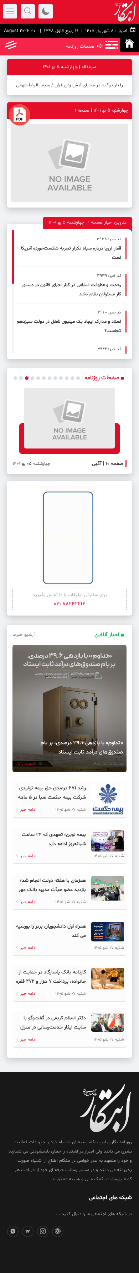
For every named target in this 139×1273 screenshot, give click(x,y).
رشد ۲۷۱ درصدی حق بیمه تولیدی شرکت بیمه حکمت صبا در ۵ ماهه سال (52, 797)
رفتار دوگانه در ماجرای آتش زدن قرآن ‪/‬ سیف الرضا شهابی (69, 85)
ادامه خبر (28, 764)
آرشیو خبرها (23, 635)
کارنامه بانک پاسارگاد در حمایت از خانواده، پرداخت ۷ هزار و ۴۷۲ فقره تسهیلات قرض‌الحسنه (51, 981)
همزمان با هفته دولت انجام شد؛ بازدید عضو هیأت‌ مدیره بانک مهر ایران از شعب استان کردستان (52, 889)
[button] (15, 378)
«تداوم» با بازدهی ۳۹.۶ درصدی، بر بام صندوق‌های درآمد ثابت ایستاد (82, 747)
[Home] (129, 45)
